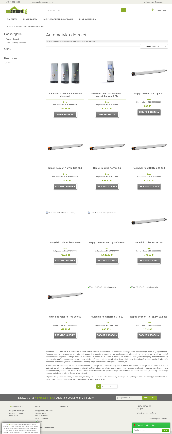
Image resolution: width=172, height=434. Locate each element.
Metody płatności (41, 416)
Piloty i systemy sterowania (16, 43)
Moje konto (13, 416)
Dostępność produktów (44, 411)
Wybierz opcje (65, 114)
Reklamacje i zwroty (42, 418)
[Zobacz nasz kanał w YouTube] (63, 2)
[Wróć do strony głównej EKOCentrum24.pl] (16, 10)
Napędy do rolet (12, 39)
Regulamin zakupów (17, 411)
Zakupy (37, 406)
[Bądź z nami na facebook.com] (70, 2)
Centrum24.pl (16, 406)
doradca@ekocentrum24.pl (155, 377)
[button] (154, 46)
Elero (8, 63)
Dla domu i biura (21, 26)
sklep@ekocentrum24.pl (146, 413)
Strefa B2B (63, 406)
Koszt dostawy (40, 413)
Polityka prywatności (17, 413)
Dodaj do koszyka (149, 112)
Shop (11, 26)
